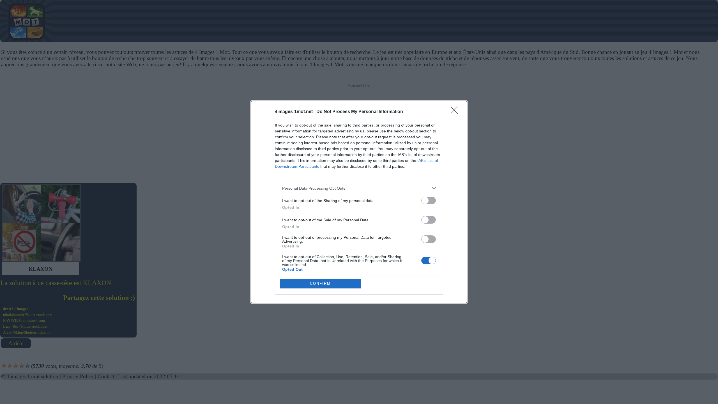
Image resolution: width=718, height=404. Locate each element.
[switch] (428, 200)
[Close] (456, 112)
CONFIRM (320, 283)
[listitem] (359, 188)
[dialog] (359, 202)
